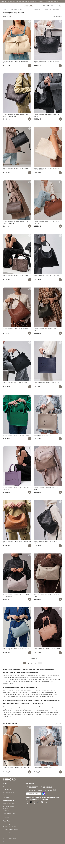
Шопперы (37, 9)
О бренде (6, 787)
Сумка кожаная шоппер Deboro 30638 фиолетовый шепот (15, 276)
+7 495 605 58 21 (46, 787)
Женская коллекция (17, 9)
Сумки (29, 9)
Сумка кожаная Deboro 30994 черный (46, 275)
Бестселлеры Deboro (9, 824)
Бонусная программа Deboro (9, 814)
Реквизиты (6, 794)
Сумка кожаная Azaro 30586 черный (15, 382)
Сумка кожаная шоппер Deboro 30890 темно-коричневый (15, 115)
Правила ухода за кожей (10, 829)
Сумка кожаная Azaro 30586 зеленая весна (17, 436)
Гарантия (6, 810)
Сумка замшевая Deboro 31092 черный (16, 767)
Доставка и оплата (8, 803)
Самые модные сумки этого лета (12, 832)
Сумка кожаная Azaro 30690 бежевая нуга (47, 648)
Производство (7, 789)
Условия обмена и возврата (8, 807)
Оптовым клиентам (9, 792)
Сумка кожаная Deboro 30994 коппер (15, 328)
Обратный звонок (33, 793)
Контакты (6, 797)
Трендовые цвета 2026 (9, 826)
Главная (5, 9)
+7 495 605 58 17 (32, 787)
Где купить (6, 817)
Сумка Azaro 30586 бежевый (43, 436)
